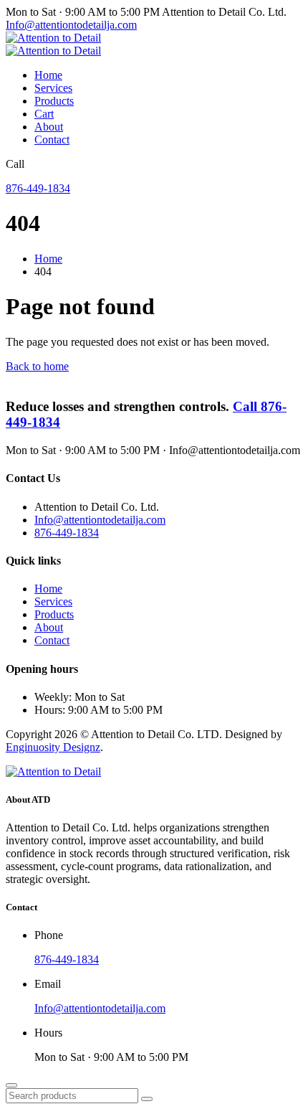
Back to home (37, 366)
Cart (44, 114)
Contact (51, 139)
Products (54, 101)
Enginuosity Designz (53, 747)
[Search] (147, 1099)
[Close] (11, 1085)
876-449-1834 (38, 188)
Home (48, 75)
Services (53, 88)
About (48, 127)
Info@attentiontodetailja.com (71, 25)
